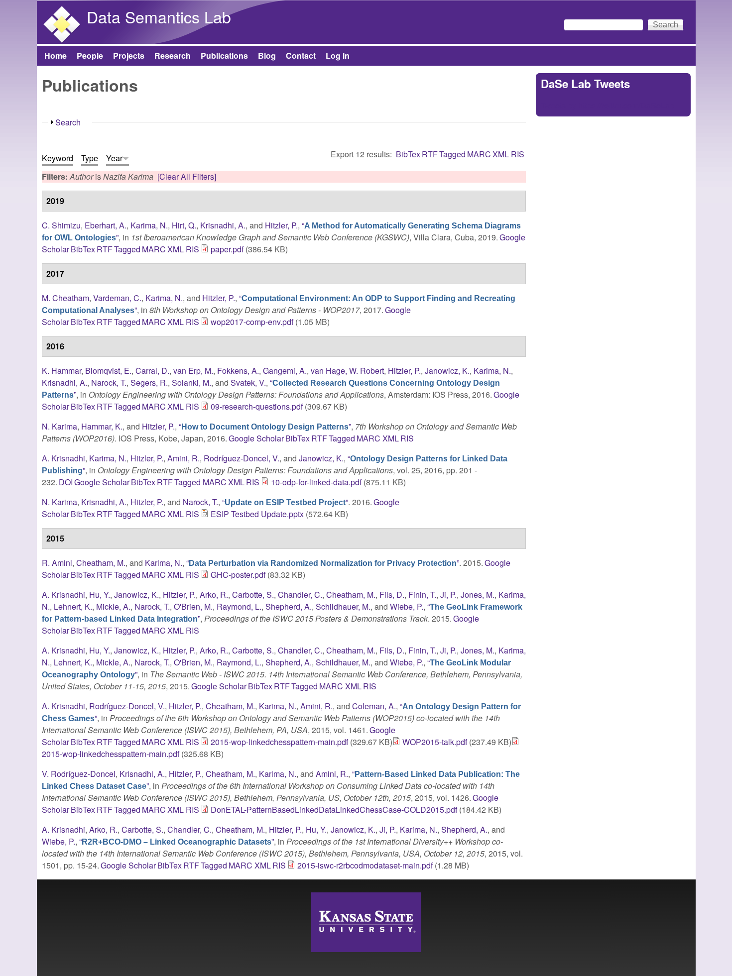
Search (68, 122)
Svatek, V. (248, 382)
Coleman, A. (374, 706)
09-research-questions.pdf (257, 406)
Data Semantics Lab (159, 16)
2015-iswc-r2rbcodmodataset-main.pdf (365, 865)
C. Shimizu (61, 225)
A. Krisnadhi (63, 458)
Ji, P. (448, 594)
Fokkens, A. (238, 370)
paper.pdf (227, 249)
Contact (301, 55)
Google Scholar (256, 438)
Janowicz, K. (447, 370)
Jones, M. (477, 594)
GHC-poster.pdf (238, 574)
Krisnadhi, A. (222, 225)
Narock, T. (108, 382)
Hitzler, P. (281, 225)
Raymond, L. (239, 606)
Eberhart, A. (105, 225)
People (90, 55)
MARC (479, 154)
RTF (430, 154)
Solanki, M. (191, 382)
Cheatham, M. (100, 562)
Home (55, 55)
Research (172, 55)
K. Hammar (61, 370)
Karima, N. (149, 225)
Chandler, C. (300, 594)
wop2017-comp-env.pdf (252, 321)
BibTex (408, 154)
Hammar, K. (101, 426)
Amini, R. (183, 458)
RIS (517, 154)
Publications (224, 55)
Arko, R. (214, 594)
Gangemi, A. (285, 370)
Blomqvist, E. (108, 370)
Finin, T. (422, 594)
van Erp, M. (193, 370)
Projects (128, 55)
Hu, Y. (99, 594)
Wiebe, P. (406, 606)
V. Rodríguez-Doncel (79, 773)
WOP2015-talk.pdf (434, 742)
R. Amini (57, 562)
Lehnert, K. (73, 606)
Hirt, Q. (184, 225)
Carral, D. (152, 370)
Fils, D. (391, 594)
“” (265, 426)
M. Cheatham (65, 298)
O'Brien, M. (193, 606)
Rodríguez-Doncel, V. (241, 458)
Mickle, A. (113, 606)
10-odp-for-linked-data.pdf (316, 482)
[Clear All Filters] (186, 176)
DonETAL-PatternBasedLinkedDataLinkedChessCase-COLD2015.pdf (334, 809)
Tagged (452, 154)
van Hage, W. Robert (347, 370)
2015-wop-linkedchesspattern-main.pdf (279, 742)
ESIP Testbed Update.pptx (257, 514)
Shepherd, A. (288, 606)
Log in (338, 55)
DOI (66, 482)
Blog (267, 55)
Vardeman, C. (117, 298)
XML (500, 154)
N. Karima (59, 426)
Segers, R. (149, 382)
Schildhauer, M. (343, 606)
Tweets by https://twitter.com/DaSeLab (607, 105)
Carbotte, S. (253, 594)
